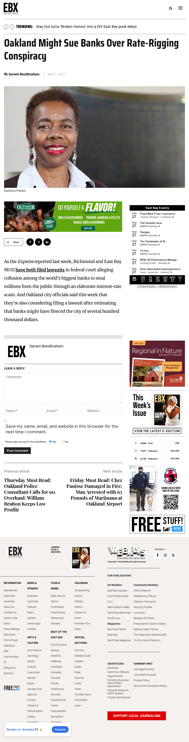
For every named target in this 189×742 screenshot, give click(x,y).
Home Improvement (58, 708)
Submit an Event (80, 615)
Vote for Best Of (11, 659)
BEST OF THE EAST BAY (59, 634)
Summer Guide (79, 680)
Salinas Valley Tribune (146, 629)
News (30, 612)
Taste (78, 688)
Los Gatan (139, 612)
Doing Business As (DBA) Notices (117, 692)
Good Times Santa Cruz (117, 599)
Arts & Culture (59, 644)
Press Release (12, 629)
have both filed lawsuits (40, 269)
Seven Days (33, 623)
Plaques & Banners (9, 670)
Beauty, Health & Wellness (56, 656)
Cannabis (32, 601)
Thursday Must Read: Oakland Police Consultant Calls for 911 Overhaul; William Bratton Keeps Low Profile (29, 495)
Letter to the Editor (11, 620)
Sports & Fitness (32, 697)
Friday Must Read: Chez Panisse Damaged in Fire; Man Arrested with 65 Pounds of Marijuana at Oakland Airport (94, 492)
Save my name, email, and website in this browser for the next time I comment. (62, 429)
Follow (175, 450)
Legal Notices (115, 676)
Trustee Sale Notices (118, 697)
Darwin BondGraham (24, 74)
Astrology (32, 655)
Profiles (31, 629)
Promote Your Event (82, 626)
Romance (56, 722)
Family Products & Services (57, 689)
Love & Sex (33, 672)
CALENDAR (81, 582)
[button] (170, 8)
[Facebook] (30, 242)
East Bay (112, 634)
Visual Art (32, 722)
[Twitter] (38, 242)
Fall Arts (79, 650)
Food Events (58, 612)
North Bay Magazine (119, 640)
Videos (31, 716)
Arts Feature (34, 650)
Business (32, 595)
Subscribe (9, 595)
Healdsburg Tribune (145, 596)
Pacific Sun (113, 618)
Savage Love (34, 688)
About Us (9, 606)
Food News (57, 606)
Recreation (57, 716)
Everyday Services (56, 675)
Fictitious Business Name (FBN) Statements (118, 683)
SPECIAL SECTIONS (81, 640)
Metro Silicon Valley (118, 607)
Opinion (31, 617)
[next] (12, 27)
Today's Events (79, 604)
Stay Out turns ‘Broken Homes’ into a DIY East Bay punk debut (86, 26)
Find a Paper (11, 640)
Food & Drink (58, 700)
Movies (31, 677)
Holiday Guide (82, 655)
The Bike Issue (83, 694)
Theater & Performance (34, 708)
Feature (31, 606)
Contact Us (10, 612)
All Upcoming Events (82, 593)
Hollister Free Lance (145, 601)
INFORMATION (12, 582)
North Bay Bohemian (119, 612)
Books (31, 661)
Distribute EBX (9, 648)
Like (177, 443)
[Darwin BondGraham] (17, 351)
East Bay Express (117, 590)
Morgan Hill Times (144, 618)
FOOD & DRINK (55, 585)
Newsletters (10, 590)
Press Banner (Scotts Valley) (150, 623)
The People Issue (81, 703)
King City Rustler (143, 607)
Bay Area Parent (116, 629)
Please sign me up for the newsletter (25, 441)
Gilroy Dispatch (142, 590)
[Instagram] (165, 555)
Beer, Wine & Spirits (58, 598)
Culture (31, 666)
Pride (77, 672)
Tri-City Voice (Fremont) (147, 640)
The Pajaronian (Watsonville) (150, 634)
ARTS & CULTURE (32, 640)
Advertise (9, 601)
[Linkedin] (47, 242)
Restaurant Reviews (57, 620)
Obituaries (9, 634)
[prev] (6, 27)
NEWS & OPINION (32, 585)
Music (30, 683)
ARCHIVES (56, 549)
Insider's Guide (79, 664)
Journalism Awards (145, 674)
